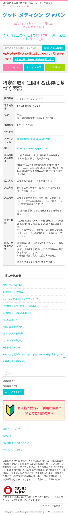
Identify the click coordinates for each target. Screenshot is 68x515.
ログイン (13, 67)
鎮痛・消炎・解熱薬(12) (14, 333)
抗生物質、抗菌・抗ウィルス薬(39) (20, 306)
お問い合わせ (9, 436)
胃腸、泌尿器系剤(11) (13, 326)
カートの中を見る (13, 392)
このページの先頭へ (52, 506)
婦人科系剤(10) (10, 319)
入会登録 (55, 67)
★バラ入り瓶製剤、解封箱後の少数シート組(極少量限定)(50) (33, 354)
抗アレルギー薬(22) (12, 340)
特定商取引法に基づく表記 (16, 443)
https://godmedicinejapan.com (32, 148)
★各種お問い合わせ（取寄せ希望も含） (34, 59)
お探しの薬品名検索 (53, 48)
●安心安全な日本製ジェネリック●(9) (20, 299)
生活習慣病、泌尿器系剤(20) (17, 313)
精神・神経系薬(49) (12, 285)
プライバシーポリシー (13, 450)
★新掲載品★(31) (11, 347)
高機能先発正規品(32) (13, 292)
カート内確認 (34, 67)
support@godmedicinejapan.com (33, 139)
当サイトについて (11, 429)
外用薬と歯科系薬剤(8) (14, 361)
